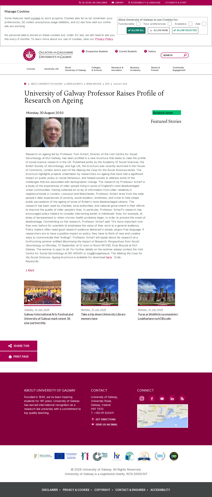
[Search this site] (185, 55)
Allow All (137, 30)
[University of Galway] (48, 54)
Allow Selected (187, 30)
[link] (55, 456)
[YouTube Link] (162, 398)
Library (119, 2)
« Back (30, 270)
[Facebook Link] (152, 398)
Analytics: (181, 23)
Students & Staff (176, 2)
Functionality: (126, 23)
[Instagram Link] (141, 398)
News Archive (93, 84)
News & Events (75, 84)
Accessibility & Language (145, 2)
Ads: (198, 23)
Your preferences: (154, 23)
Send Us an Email (107, 424)
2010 (107, 84)
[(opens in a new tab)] (56, 459)
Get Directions (106, 419)
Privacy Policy (104, 39)
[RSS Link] (182, 398)
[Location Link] (162, 425)
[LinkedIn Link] (172, 398)
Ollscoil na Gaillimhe (94, 2)
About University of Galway (47, 84)
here (109, 257)
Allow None (161, 30)
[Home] (25, 84)
